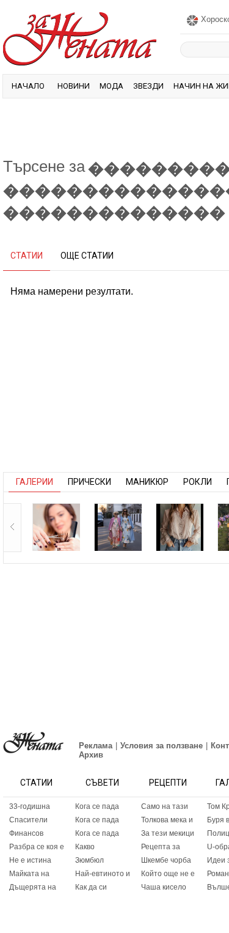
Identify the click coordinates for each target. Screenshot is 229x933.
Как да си (91, 887)
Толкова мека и (167, 820)
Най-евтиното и (102, 873)
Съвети (102, 782)
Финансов (26, 833)
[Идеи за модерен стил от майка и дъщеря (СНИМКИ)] (118, 527)
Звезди (148, 85)
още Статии (87, 255)
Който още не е (168, 873)
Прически (89, 482)
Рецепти (168, 782)
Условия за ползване (161, 745)
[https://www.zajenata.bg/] (33, 742)
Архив (91, 754)
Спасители (28, 820)
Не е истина (30, 860)
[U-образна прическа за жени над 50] (56, 527)
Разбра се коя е (36, 847)
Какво (85, 847)
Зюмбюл (89, 860)
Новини (73, 85)
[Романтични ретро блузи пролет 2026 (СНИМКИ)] (179, 527)
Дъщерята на (32, 887)
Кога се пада (97, 806)
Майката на (29, 873)
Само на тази (164, 806)
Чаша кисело (163, 887)
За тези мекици (167, 833)
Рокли (197, 482)
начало (28, 85)
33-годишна (29, 806)
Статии (36, 782)
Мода (111, 85)
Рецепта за (160, 847)
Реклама (95, 745)
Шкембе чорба (166, 860)
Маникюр (147, 482)
